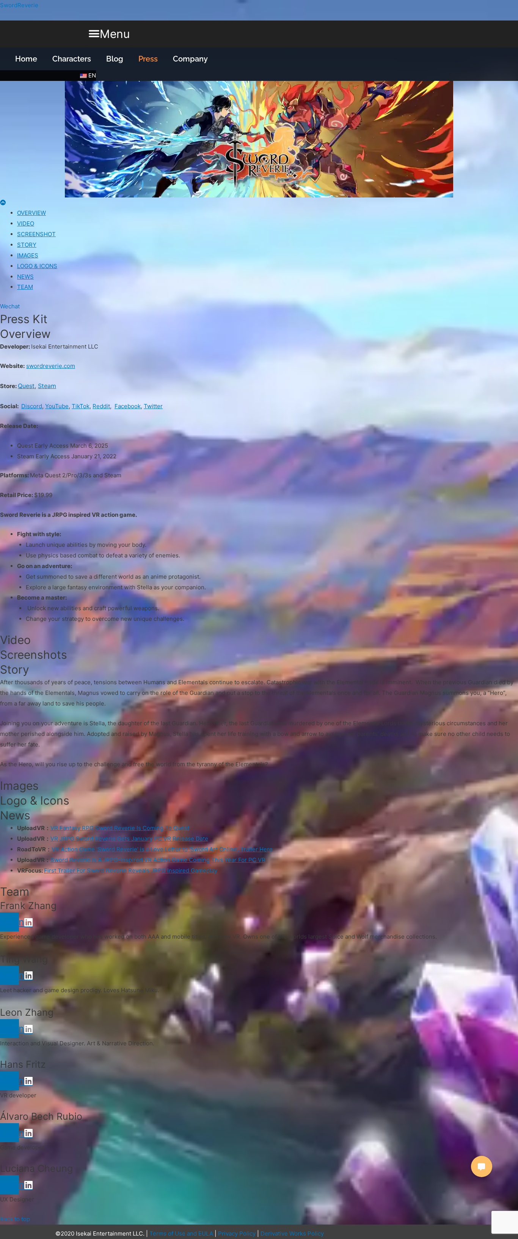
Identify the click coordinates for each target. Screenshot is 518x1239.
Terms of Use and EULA (181, 1233)
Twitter (153, 406)
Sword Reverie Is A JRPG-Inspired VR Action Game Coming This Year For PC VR (157, 859)
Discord (31, 406)
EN (91, 75)
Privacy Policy (237, 1233)
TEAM (25, 286)
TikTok (80, 406)
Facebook (128, 406)
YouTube (57, 406)
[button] (109, 34)
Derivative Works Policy (292, 1233)
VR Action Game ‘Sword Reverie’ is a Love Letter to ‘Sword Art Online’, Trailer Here (162, 849)
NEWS (25, 276)
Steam (47, 386)
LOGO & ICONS (37, 266)
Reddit (101, 406)
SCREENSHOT (36, 234)
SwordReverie (19, 5)
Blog (114, 58)
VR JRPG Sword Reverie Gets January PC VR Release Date (129, 838)
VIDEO (25, 223)
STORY (26, 244)
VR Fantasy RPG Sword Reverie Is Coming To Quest (119, 828)
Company (190, 58)
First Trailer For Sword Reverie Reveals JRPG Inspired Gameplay (130, 870)
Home (26, 58)
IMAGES (27, 255)
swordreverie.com (50, 365)
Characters (71, 58)
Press (148, 58)
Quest (26, 386)
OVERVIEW (31, 212)
